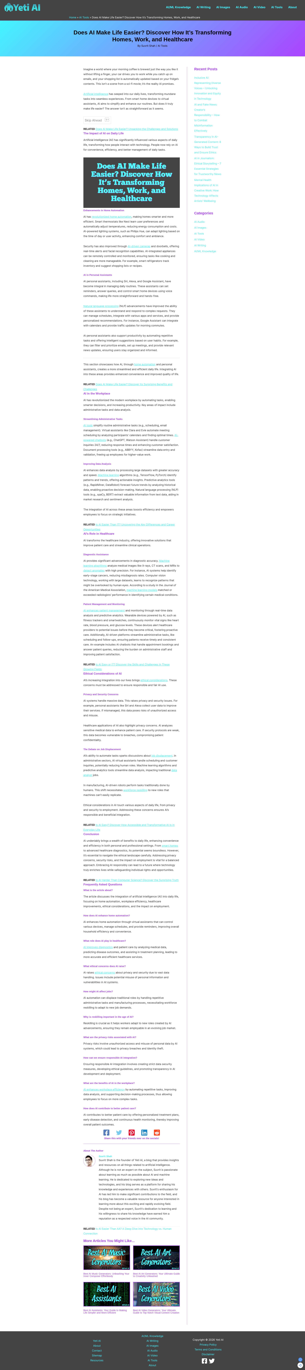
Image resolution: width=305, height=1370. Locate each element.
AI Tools (276, 7)
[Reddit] (157, 1133)
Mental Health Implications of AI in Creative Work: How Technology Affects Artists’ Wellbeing (206, 190)
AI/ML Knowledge (178, 7)
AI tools (88, 425)
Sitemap (97, 1355)
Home (72, 17)
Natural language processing (101, 306)
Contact (97, 1350)
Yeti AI (97, 1340)
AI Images (223, 7)
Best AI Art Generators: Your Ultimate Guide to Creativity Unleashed (156, 1274)
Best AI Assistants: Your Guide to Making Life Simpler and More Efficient (105, 1311)
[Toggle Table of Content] (105, 120)
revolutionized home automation (111, 216)
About (292, 7)
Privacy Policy (208, 1344)
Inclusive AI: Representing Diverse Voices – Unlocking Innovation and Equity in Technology (207, 88)
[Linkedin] (144, 1133)
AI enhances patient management (104, 610)
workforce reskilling (135, 790)
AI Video (259, 7)
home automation (144, 364)
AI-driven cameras (139, 246)
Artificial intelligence (95, 93)
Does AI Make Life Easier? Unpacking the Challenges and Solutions (137, 129)
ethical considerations (154, 680)
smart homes (170, 845)
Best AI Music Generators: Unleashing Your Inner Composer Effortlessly (106, 1274)
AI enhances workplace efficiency (104, 1089)
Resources (96, 1360)
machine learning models (142, 590)
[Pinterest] (132, 1133)
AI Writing (203, 7)
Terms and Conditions (208, 1349)
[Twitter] (119, 1133)
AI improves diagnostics (98, 947)
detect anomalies (94, 570)
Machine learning (108, 475)
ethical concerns (105, 972)
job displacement (162, 755)
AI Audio (242, 7)
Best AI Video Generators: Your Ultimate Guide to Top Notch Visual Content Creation (156, 1311)
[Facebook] (106, 1133)
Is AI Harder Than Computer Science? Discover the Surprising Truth (137, 880)
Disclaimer (208, 1354)
